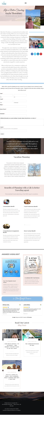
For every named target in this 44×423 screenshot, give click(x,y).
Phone (1, 104)
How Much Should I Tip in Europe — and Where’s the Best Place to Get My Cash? (12, 346)
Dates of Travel (3, 109)
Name (1, 93)
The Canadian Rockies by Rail (32, 344)
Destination (2, 113)
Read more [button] (5, 313)
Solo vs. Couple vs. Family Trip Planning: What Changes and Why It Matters (11, 377)
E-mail (1, 99)
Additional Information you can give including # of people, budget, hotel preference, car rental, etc (18, 118)
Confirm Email (16, 102)
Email (1, 102)
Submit (2, 133)
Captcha (2, 127)
